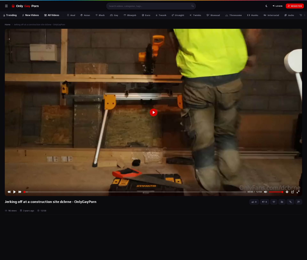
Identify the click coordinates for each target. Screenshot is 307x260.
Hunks (254, 15)
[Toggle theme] (266, 6)
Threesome (235, 15)
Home (7, 24)
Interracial (273, 15)
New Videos (32, 15)
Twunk (162, 15)
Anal (72, 15)
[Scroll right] (304, 15)
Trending (11, 15)
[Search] (192, 6)
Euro (147, 15)
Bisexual (215, 15)
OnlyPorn (27, 6)
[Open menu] (6, 6)
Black (102, 15)
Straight (179, 15)
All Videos (53, 15)
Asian (87, 15)
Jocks (291, 15)
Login (279, 6)
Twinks (197, 15)
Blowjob (131, 15)
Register (296, 6)
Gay (116, 15)
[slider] (134, 191)
